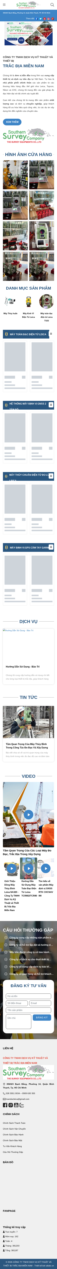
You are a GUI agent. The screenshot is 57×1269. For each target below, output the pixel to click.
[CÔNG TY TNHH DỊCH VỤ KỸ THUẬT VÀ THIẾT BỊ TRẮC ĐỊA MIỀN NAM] (29, 4)
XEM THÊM (12, 122)
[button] (28, 938)
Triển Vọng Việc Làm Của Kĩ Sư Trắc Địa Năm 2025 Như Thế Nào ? (46, 888)
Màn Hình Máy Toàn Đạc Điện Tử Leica (46, 317)
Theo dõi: (30, 18)
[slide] (28, 33)
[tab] (28, 938)
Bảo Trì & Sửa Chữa (17, 666)
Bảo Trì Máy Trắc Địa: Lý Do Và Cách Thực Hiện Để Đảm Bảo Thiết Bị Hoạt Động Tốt (26, 747)
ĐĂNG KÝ (42, 1017)
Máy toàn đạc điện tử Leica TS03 (28, 317)
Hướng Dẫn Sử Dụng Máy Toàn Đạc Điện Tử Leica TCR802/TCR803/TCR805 (17, 888)
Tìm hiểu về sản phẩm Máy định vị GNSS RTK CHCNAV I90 (28, 888)
